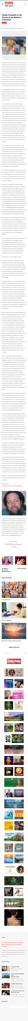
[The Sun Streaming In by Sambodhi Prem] (14, 764)
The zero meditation (7, 620)
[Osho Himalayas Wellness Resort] (14, 720)
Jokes (12, 968)
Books (12, 985)
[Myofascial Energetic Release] (19, 852)
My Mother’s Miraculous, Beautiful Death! (12, 486)
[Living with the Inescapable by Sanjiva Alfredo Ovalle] (19, 731)
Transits (13, 978)
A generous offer (15, 966)
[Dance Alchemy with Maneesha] (14, 786)
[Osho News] (9, 4)
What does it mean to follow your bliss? (11, 640)
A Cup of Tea (14, 994)
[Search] (23, 4)
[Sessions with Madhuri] (14, 698)
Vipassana (13, 546)
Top (14, 1018)
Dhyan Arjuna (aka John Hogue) (14, 544)
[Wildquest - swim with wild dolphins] (8, 819)
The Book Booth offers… (17, 983)
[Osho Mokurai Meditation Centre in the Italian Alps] (19, 863)
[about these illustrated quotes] (14, 925)
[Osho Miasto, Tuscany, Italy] (14, 742)
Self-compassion (22, 568)
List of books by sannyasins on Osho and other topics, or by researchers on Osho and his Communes (12, 944)
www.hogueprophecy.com (15, 535)
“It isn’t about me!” (6, 599)
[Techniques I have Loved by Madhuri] (14, 797)
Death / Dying (13, 541)
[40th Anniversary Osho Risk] (14, 906)
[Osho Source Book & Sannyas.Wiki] (19, 775)
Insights (4, 22)
